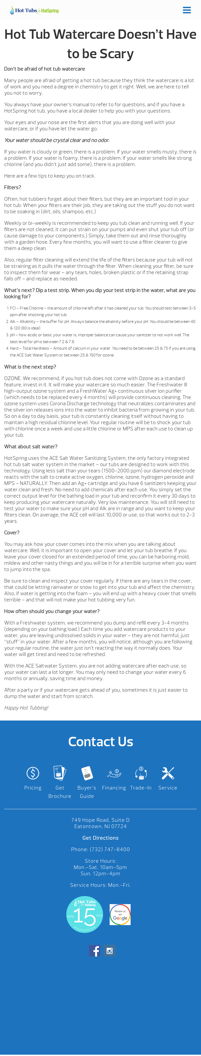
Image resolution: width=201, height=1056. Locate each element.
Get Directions (100, 838)
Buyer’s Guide (86, 792)
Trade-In (141, 788)
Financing (114, 788)
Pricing (33, 788)
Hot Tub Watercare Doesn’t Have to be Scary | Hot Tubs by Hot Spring (34, 9)
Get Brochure (59, 792)
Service (167, 788)
